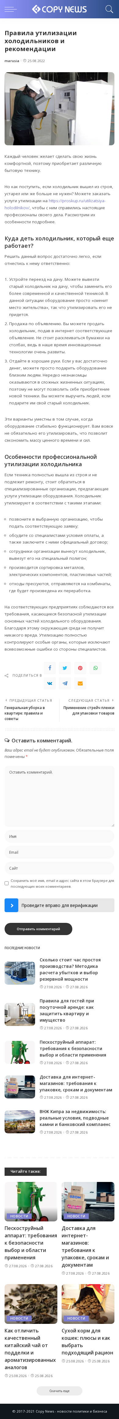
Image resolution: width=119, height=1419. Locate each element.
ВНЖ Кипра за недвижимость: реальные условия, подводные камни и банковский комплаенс (75, 1118)
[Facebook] (50, 668)
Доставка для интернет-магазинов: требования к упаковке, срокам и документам (76, 1083)
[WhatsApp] (95, 668)
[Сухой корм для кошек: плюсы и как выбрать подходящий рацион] (88, 1304)
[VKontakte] (50, 683)
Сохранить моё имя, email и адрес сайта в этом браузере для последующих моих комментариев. (62, 883)
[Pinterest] (80, 668)
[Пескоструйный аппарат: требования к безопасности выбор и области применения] (20, 1052)
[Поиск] (108, 9)
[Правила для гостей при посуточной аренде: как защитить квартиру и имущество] (20, 1014)
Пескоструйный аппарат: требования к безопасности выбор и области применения (73, 1048)
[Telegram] (65, 683)
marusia (12, 60)
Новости (19, 1216)
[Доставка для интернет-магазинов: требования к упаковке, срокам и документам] (20, 1086)
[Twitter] (65, 668)
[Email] (80, 683)
